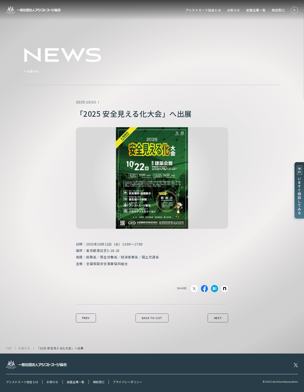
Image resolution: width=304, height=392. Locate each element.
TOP (9, 348)
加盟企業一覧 (256, 10)
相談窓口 (278, 10)
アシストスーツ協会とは (203, 10)
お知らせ (233, 10)
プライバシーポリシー (127, 382)
